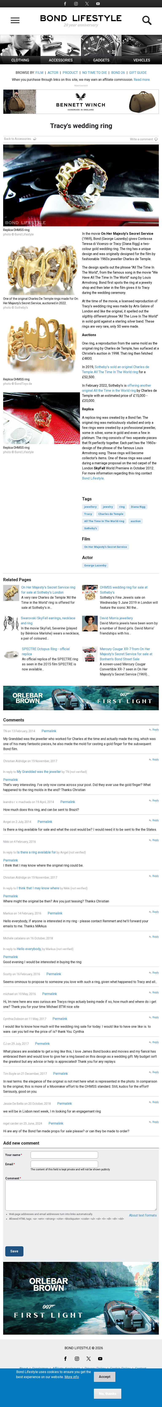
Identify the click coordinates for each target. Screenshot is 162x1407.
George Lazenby (95, 565)
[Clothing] (20, 63)
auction (136, 521)
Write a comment (141, 139)
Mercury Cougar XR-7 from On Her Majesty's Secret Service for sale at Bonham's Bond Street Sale (126, 654)
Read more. (142, 80)
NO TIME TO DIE (94, 73)
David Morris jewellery (116, 618)
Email (9, 1164)
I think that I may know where (38, 888)
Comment (12, 1178)
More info (72, 1377)
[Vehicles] (142, 63)
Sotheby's (90, 528)
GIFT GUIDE (138, 73)
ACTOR (53, 73)
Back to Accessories (17, 138)
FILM (39, 73)
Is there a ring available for (36, 852)
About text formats (143, 1215)
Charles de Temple (110, 514)
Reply (156, 729)
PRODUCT (70, 73)
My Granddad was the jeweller (39, 772)
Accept (104, 1377)
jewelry (108, 506)
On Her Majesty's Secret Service (105, 546)
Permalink (49, 731)
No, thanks (107, 1393)
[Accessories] (60, 63)
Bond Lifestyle (93, 478)
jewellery (90, 506)
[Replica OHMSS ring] (41, 375)
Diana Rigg (138, 506)
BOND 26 (118, 73)
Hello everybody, (29, 949)
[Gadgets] (101, 63)
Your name (12, 1155)
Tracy (88, 514)
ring (122, 506)
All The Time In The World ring (104, 521)
